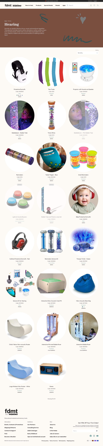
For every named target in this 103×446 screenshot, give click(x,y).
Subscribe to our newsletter (58, 436)
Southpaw (51, 305)
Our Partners (31, 424)
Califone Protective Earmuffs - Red (20, 259)
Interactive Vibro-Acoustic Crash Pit (51, 301)
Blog (51, 427)
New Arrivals (29, 5)
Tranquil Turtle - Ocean (83, 259)
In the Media (53, 430)
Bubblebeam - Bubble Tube (19, 133)
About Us (52, 424)
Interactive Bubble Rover (83, 344)
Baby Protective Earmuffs (83, 217)
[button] (18, 71)
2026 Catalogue (32, 430)
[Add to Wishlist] (18, 71)
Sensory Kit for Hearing (19, 301)
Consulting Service (33, 427)
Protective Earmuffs (19, 89)
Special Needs (48, 5)
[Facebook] (91, 436)
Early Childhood (32, 433)
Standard (51, 93)
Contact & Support (10, 430)
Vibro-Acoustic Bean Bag (83, 301)
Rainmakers (19, 175)
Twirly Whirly (51, 133)
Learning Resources (19, 221)
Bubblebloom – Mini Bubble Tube (83, 133)
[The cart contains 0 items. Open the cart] (98, 5)
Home (5, 20)
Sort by (97, 50)
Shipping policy (70, 440)
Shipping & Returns (10, 427)
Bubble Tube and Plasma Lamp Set (51, 217)
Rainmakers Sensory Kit (51, 259)
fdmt (19, 93)
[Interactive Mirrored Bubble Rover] (51, 327)
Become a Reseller (10, 436)
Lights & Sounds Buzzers (19, 217)
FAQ (5, 433)
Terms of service (54, 440)
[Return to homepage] (11, 412)
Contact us (90, 0)
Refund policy (62, 440)
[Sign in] (91, 5)
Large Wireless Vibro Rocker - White (19, 386)
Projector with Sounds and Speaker (83, 89)
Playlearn (83, 93)
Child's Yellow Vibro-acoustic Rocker (19, 344)
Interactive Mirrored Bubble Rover (51, 344)
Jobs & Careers (54, 433)
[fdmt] (13, 5)
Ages (64, 5)
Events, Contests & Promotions (13, 424)
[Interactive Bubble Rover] (83, 327)
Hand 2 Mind (51, 263)
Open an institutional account (36, 436)
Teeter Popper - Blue (51, 175)
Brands (58, 5)
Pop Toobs (51, 89)
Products (38, 5)
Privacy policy (45, 440)
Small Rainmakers (83, 175)
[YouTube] (97, 436)
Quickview (52, 325)
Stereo (51, 386)
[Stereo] (51, 369)
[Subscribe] (97, 431)
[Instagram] (94, 436)
